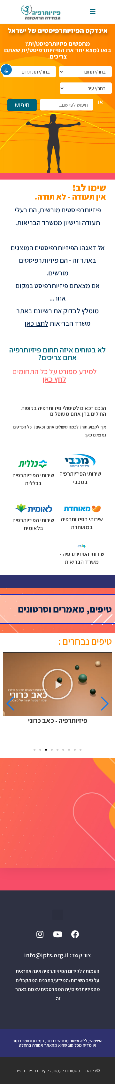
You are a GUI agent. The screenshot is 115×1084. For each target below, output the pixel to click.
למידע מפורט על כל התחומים (54, 375)
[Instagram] (40, 934)
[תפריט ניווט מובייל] (93, 12)
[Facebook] (75, 934)
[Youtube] (57, 934)
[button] (80, 750)
